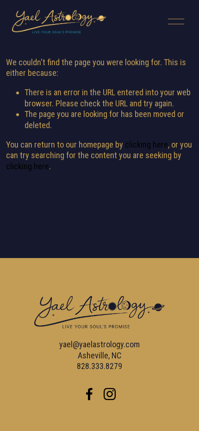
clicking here (146, 144)
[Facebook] (89, 394)
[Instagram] (109, 394)
